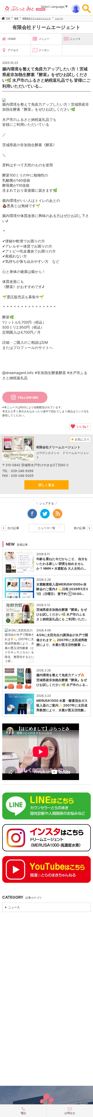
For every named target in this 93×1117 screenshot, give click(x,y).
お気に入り (81, 439)
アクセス (13, 50)
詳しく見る (46, 485)
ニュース (59, 18)
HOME (12, 39)
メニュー (44, 39)
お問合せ (69, 1113)
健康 (16, 18)
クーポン (44, 50)
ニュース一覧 (46, 528)
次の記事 (13, 528)
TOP (8, 18)
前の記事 (80, 528)
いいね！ (82, 426)
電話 (23, 1113)
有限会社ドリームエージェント (36, 18)
